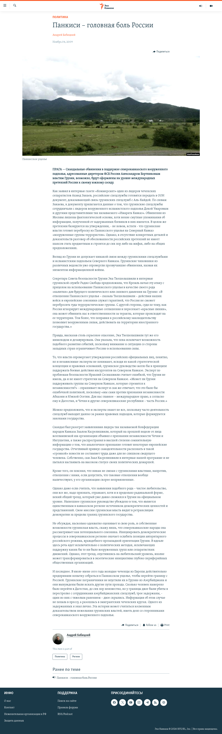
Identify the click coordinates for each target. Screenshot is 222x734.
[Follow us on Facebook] (114, 702)
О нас (7, 701)
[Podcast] (163, 702)
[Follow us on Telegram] (147, 702)
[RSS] (155, 702)
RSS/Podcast (65, 714)
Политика (60, 17)
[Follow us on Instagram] (139, 702)
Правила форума (68, 707)
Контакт (9, 707)
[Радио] (200, 5)
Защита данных (14, 721)
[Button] (161, 51)
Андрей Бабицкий (64, 35)
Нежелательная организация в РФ (25, 714)
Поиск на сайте (67, 701)
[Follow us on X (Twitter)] (122, 702)
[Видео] (211, 5)
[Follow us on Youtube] (130, 702)
